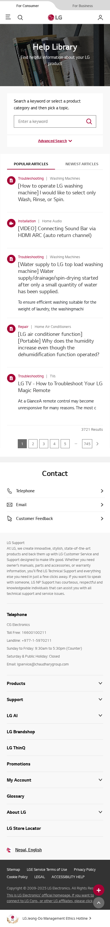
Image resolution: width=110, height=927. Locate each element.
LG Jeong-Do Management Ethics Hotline (55, 918)
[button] (55, 699)
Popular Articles (31, 163)
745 (87, 443)
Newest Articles (81, 163)
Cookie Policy (17, 876)
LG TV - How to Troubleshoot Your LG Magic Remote (60, 386)
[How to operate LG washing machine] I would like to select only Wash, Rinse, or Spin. (57, 192)
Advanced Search (52, 140)
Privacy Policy (85, 869)
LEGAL (39, 876)
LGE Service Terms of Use (47, 869)
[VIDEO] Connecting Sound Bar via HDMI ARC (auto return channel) (57, 231)
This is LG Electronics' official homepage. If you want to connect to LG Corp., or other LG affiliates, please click (50, 898)
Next (97, 443)
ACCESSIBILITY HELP (68, 876)
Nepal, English (28, 850)
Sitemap (13, 869)
